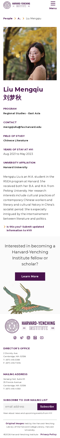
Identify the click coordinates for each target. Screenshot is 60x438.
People (8, 18)
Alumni (19, 18)
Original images (15, 423)
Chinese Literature (15, 140)
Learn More (30, 276)
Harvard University (15, 167)
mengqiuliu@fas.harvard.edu (22, 127)
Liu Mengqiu (33, 18)
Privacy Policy (48, 434)
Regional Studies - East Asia (21, 113)
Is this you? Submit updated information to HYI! (25, 228)
